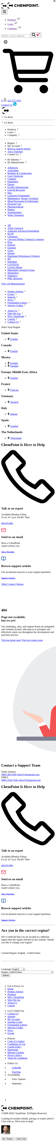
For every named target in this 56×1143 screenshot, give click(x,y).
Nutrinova (12, 275)
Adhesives (12, 167)
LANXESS (13, 264)
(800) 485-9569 (9, 774)
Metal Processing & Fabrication (22, 201)
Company (12, 28)
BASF (10, 233)
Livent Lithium (14, 267)
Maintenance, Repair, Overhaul (22, 198)
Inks (9, 192)
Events (10, 1033)
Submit (5, 975)
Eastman (11, 247)
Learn (10, 24)
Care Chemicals (15, 176)
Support (11, 1016)
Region (4, 972)
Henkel (11, 253)
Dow (9, 242)
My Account (13, 1019)
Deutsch (14, 402)
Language (6, 969)
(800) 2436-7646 (9, 780)
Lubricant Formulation (18, 195)
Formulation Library (17, 1025)
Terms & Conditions (17, 1058)
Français (14, 390)
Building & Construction (19, 173)
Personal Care (14, 204)
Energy (11, 184)
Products (12, 19)
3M (9, 225)
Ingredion (12, 261)
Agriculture (13, 170)
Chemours (12, 236)
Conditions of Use (16, 1044)
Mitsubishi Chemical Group (21, 270)
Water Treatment (15, 215)
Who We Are (13, 1000)
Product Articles (15, 991)
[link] (14, 1067)
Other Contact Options (12, 584)
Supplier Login (14, 1022)
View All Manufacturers (13, 283)
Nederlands (15, 438)
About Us (12, 1002)
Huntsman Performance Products (23, 256)
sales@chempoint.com (28, 774)
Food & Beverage (16, 190)
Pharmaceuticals (15, 206)
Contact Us (13, 1013)
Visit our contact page (32, 640)
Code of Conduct (15, 1041)
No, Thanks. (8, 1139)
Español (14, 366)
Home (10, 989)
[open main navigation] (4, 11)
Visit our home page (11, 640)
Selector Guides (15, 1027)
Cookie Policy (14, 1047)
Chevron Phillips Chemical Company (25, 239)
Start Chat (21, 1139)
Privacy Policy (14, 1055)
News (10, 1030)
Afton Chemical (15, 228)
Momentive (13, 273)
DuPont (11, 245)
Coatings (11, 179)
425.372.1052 (14, 100)
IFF (9, 259)
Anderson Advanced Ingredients (23, 231)
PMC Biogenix (14, 278)
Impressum (12, 1049)
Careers (11, 1005)
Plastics (11, 209)
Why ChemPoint (15, 997)
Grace (10, 250)
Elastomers (12, 181)
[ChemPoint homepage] (4, 8)
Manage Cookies (15, 1052)
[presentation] (16, 1079)
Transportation (14, 212)
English (14, 339)
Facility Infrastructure (17, 187)
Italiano (14, 414)
